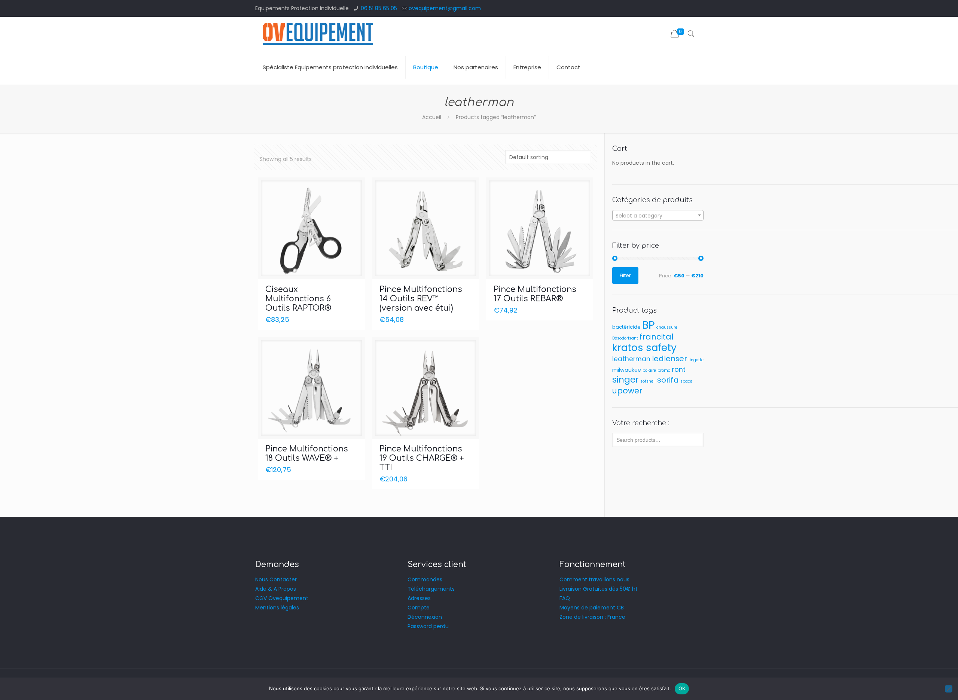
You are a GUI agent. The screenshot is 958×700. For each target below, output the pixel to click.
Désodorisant (625, 338)
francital (657, 336)
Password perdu (428, 626)
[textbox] (658, 215)
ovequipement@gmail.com (445, 8)
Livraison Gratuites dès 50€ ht (598, 589)
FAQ (564, 598)
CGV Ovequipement (281, 598)
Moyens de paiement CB (591, 607)
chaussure (666, 327)
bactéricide (626, 327)
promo (664, 370)
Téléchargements (431, 589)
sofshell (648, 381)
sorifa (668, 380)
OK (682, 688)
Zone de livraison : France (592, 617)
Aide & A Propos (275, 589)
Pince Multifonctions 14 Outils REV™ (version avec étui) (420, 299)
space (686, 381)
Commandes (425, 579)
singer (625, 380)
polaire (649, 370)
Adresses (419, 598)
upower (627, 390)
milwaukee (626, 370)
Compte (419, 607)
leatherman (631, 358)
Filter (625, 275)
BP (648, 324)
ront (679, 369)
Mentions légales (277, 607)
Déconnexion (425, 617)
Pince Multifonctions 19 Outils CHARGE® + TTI (421, 458)
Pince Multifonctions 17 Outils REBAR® (535, 294)
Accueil (431, 117)
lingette (696, 360)
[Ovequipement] (318, 34)
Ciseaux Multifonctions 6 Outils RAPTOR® (298, 299)
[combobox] (658, 215)
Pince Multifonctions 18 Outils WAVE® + (306, 453)
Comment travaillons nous (594, 579)
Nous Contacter (276, 579)
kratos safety (644, 347)
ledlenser (669, 358)
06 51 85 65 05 (379, 8)
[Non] (948, 689)
